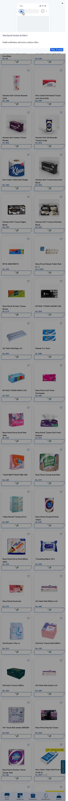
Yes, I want (56, 49)
